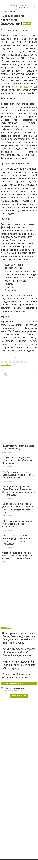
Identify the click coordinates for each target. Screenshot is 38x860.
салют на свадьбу (22, 86)
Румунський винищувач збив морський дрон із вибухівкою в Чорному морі (18, 460)
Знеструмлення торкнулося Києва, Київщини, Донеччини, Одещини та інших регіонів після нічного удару (18, 490)
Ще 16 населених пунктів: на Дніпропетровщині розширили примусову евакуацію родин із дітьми (17, 507)
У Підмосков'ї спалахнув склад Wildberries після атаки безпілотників (17, 524)
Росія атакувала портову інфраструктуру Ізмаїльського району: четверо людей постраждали (17, 539)
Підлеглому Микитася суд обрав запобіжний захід (18, 447)
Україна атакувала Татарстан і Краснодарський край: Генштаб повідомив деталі (18, 475)
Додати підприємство (19, 696)
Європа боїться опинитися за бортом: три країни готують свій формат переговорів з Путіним (18, 555)
